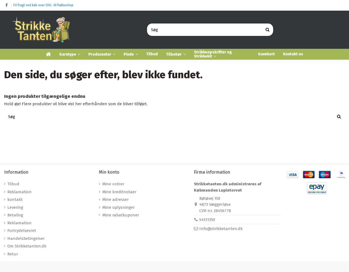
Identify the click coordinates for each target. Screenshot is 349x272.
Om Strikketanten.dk (26, 246)
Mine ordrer (113, 184)
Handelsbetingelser (26, 238)
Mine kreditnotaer (119, 191)
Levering (15, 207)
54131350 (207, 219)
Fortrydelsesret (21, 230)
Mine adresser (115, 199)
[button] (69, 54)
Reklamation (19, 191)
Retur (12, 254)
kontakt (15, 199)
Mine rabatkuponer (120, 215)
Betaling (15, 215)
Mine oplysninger (118, 207)
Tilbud (13, 184)
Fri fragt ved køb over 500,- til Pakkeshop (43, 5)
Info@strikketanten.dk (221, 228)
